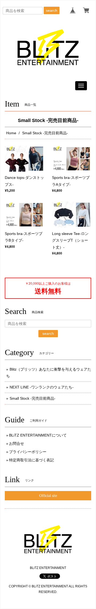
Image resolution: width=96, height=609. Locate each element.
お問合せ (16, 443)
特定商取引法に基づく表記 (31, 460)
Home (11, 133)
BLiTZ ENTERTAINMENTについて (38, 435)
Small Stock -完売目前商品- (32, 398)
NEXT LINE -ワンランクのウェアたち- (42, 387)
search (51, 10)
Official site (48, 496)
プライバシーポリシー (27, 452)
